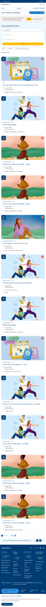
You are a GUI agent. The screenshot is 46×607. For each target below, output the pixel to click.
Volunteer (26, 566)
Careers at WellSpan (40, 558)
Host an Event (27, 573)
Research (38, 570)
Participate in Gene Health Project (28, 576)
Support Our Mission (28, 560)
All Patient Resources (5, 560)
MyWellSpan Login (6, 556)
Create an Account (37, 19)
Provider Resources (40, 561)
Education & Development (38, 567)
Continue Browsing (7, 604)
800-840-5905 (29, 582)
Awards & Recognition (15, 571)
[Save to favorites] (42, 59)
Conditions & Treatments (39, 8)
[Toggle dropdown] (37, 12)
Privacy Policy (16, 600)
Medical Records (4, 567)
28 (12, 535)
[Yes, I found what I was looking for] (37, 540)
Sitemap (43, 591)
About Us (15, 561)
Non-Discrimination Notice (34, 591)
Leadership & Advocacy (16, 565)
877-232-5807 (23, 584)
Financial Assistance (5, 565)
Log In (29, 19)
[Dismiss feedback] (43, 540)
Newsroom (15, 568)
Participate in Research (27, 570)
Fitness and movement (7, 161)
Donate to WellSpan (29, 556)
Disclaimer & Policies (23, 591)
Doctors (3, 8)
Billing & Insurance (5, 562)
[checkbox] (16, 48)
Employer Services (17, 574)
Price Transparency (5, 572)
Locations (19, 8)
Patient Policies (4, 570)
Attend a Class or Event (27, 563)
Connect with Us (17, 558)
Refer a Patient (39, 564)
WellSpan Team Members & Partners (10, 591)
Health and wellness (6, 122)
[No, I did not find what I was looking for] (40, 540)
